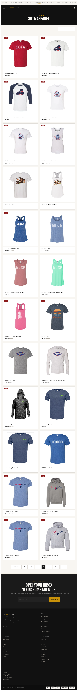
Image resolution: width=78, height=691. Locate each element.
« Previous (16, 567)
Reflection (44, 661)
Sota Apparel (44, 616)
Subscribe (54, 599)
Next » (63, 567)
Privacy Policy (7, 680)
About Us (5, 670)
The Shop (13, 8)
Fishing (43, 652)
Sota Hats (43, 624)
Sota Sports (44, 619)
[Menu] (4, 8)
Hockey (43, 644)
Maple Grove (6, 642)
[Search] (67, 8)
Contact (5, 672)
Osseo (4, 649)
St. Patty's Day (45, 659)
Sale (42, 629)
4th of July (44, 656)
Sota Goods (44, 626)
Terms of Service (7, 677)
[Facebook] (7, 626)
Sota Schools (44, 621)
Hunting (43, 654)
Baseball (43, 647)
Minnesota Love (45, 642)
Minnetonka (6, 654)
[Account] (70, 8)
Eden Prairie (6, 652)
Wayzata (5, 647)
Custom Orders (45, 631)
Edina (4, 644)
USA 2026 (43, 639)
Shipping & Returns (8, 675)
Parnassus (6, 639)
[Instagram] (3, 626)
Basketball (44, 649)
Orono (4, 656)
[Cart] (74, 8)
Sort (55, 29)
